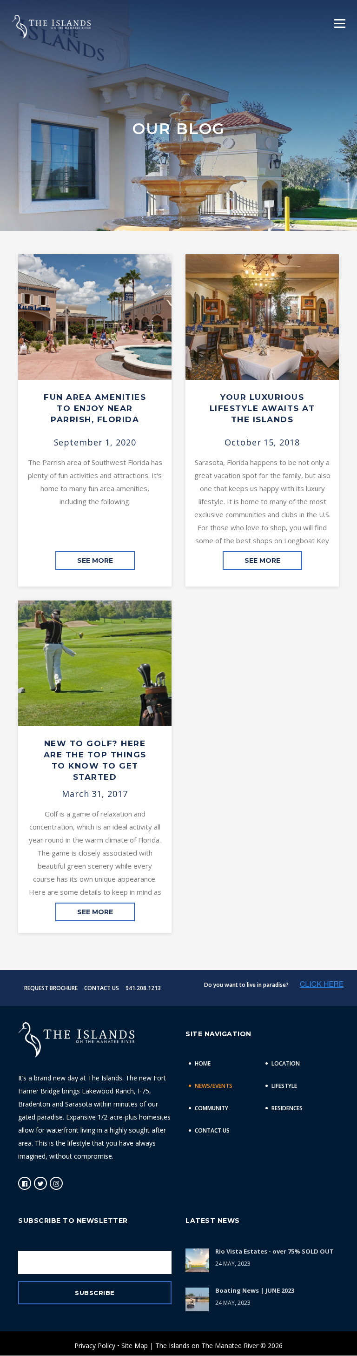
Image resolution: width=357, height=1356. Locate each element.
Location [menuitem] (285, 1063)
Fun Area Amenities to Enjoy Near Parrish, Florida (95, 408)
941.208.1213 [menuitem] (143, 988)
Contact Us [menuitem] (212, 1130)
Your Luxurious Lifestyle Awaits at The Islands (262, 408)
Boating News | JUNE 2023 (254, 1290)
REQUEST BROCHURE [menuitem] (51, 988)
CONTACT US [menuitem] (101, 988)
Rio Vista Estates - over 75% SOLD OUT (274, 1251)
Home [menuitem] (203, 1063)
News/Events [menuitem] (213, 1086)
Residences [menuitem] (287, 1108)
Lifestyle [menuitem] (284, 1086)
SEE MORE (95, 560)
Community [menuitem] (211, 1108)
